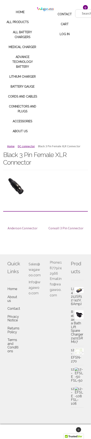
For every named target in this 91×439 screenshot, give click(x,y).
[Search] (79, 9)
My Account (15, 432)
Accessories (22, 121)
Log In (65, 34)
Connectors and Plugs (22, 109)
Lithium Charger (22, 76)
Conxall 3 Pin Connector (65, 228)
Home (20, 12)
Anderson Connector (22, 228)
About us (20, 131)
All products (18, 22)
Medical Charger (22, 47)
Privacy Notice (13, 318)
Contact (65, 14)
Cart (65, 24)
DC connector (26, 146)
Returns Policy (13, 330)
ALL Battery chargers (22, 34)
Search (45, 432)
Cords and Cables (22, 96)
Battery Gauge (22, 86)
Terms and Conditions (12, 345)
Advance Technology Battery (22, 61)
